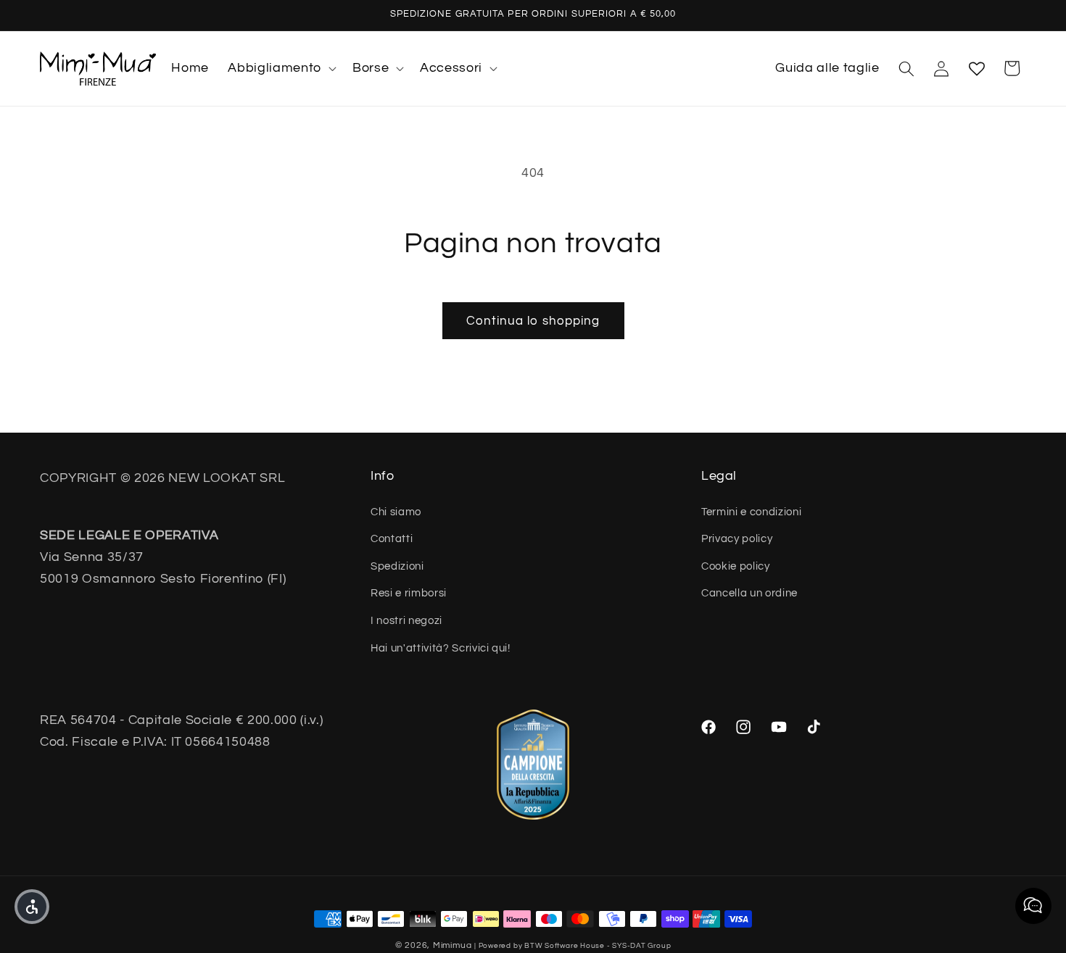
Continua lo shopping (533, 321)
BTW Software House (564, 945)
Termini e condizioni (751, 511)
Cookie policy (735, 566)
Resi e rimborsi (409, 593)
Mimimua (452, 945)
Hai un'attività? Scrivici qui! (441, 648)
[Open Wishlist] (976, 68)
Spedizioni (397, 566)
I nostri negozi (406, 620)
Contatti (392, 538)
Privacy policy (736, 538)
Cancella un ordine (749, 593)
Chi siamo (396, 511)
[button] (280, 68)
